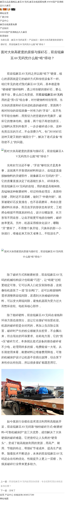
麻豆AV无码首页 (19, 40)
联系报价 (4, 36)
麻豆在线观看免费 (8, 24)
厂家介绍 (4, 17)
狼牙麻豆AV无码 (7, 9)
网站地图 (4, 499)
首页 (2, 495)
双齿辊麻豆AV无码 (51, 94)
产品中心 (4, 21)
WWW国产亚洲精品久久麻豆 (13, 32)
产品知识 (4, 28)
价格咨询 (24, 495)
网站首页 (4, 13)
